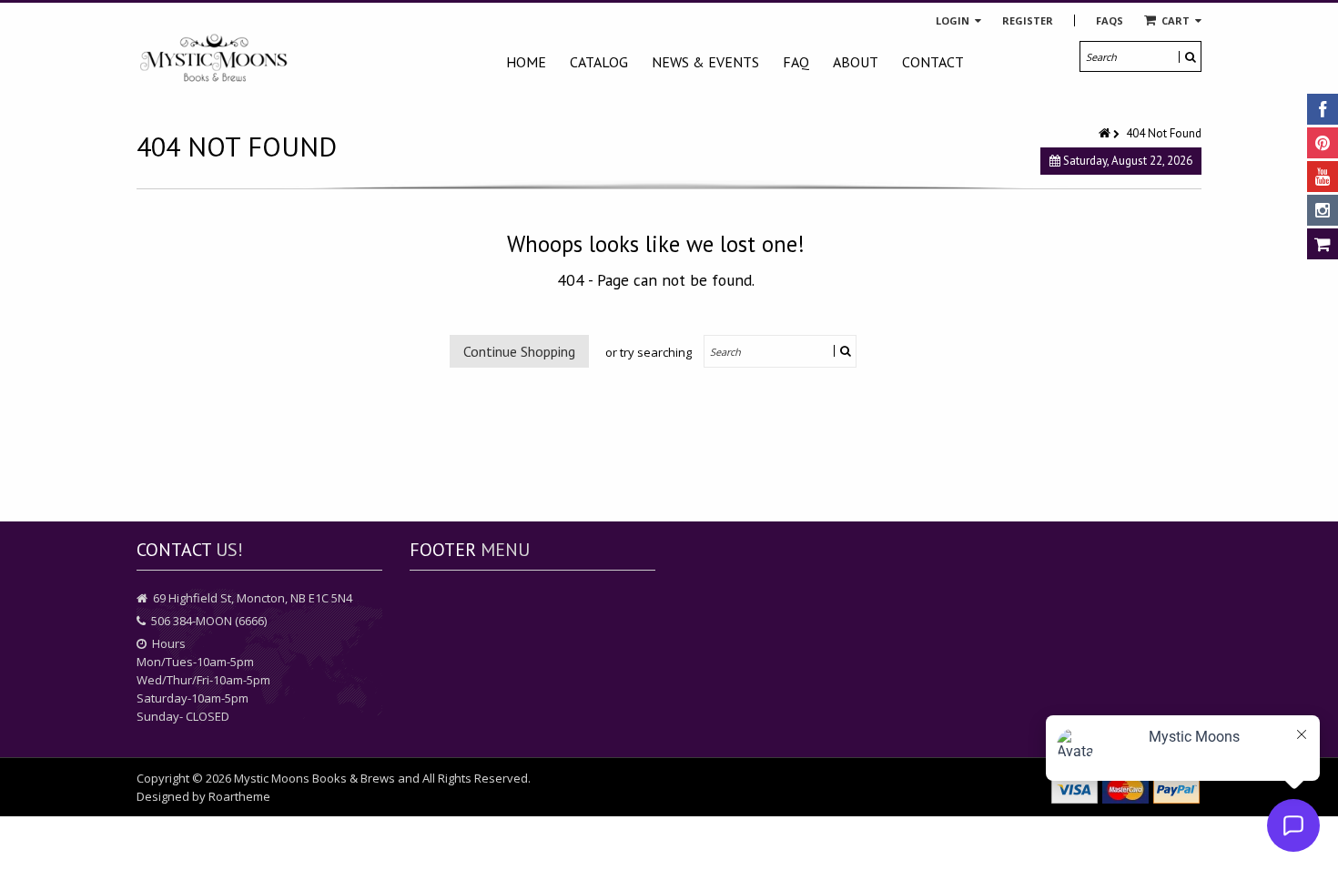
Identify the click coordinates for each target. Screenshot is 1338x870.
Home (526, 62)
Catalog (599, 62)
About (855, 62)
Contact (933, 62)
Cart (1175, 20)
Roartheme (239, 796)
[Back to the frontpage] (1106, 133)
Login (954, 20)
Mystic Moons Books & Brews (314, 778)
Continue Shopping (519, 351)
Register (1027, 20)
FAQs (1109, 20)
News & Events (705, 62)
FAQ (796, 62)
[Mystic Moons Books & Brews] (214, 58)
